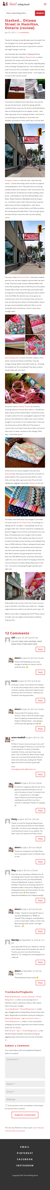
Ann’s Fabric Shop (24, 522)
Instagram (25, 1165)
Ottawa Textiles (24, 406)
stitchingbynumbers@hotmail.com (23, 769)
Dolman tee (33, 483)
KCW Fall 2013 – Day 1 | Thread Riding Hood (21, 1031)
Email (25, 1146)
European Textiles (11, 180)
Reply (40, 649)
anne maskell (18, 737)
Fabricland (8, 474)
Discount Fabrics (24, 277)
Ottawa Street (30, 57)
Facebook (25, 1159)
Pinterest (25, 1153)
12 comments (23, 32)
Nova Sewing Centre (12, 358)
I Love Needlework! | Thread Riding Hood (19, 1009)
